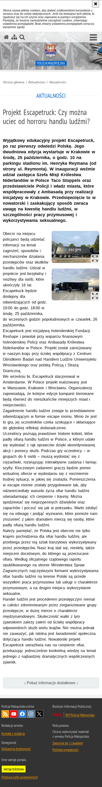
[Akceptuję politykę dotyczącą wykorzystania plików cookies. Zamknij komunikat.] (95, 4)
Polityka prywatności (65, 749)
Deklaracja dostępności (16, 748)
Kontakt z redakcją (13, 733)
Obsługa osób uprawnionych (19, 777)
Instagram (31, 714)
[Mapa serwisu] (14, 37)
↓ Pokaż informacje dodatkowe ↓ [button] (51, 683)
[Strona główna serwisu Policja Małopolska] (6, 37)
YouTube (14, 714)
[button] (93, 38)
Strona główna (13, 82)
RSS (5, 714)
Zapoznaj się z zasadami (67, 743)
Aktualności (36, 82)
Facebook (22, 714)
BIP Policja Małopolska (79, 714)
